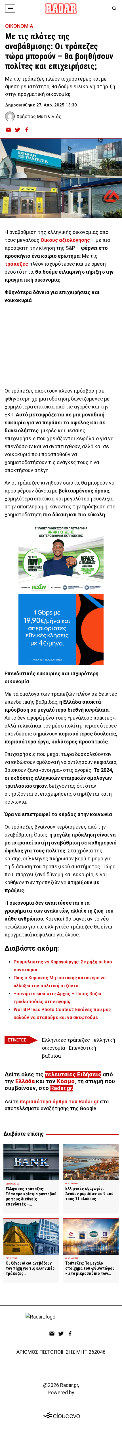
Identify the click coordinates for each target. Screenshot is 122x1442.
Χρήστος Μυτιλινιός (38, 116)
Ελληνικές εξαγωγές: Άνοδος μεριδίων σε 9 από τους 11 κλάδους (89, 1193)
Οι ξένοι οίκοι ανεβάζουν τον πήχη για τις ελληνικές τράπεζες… (30, 1268)
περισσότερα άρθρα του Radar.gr (59, 1101)
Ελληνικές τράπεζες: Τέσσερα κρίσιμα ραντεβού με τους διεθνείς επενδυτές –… (31, 1196)
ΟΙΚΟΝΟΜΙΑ (19, 26)
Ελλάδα (25, 1081)
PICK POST (11, 1258)
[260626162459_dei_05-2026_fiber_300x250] (61, 629)
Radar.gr (61, 1088)
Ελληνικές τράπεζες (66, 1040)
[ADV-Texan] (61, 558)
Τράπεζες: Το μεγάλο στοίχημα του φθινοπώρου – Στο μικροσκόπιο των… (90, 1268)
